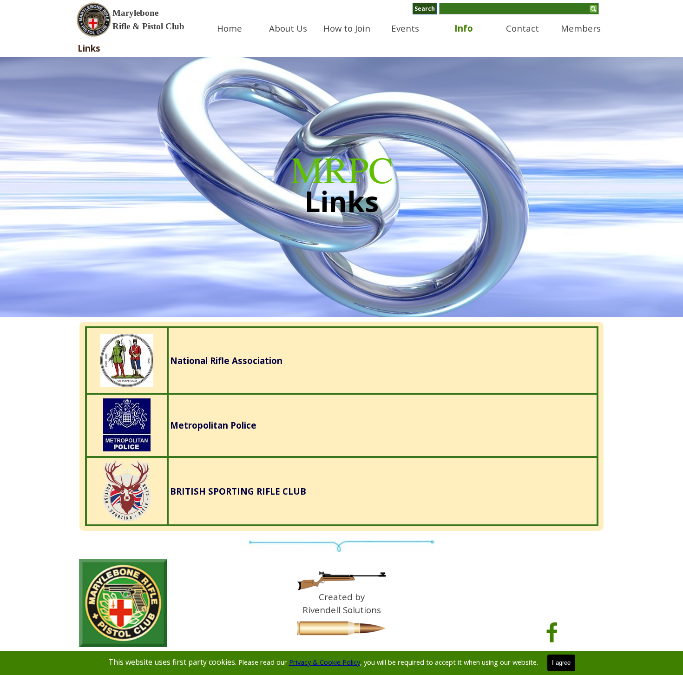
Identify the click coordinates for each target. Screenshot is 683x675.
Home (229, 28)
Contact (522, 28)
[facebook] (552, 632)
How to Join (346, 28)
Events (405, 28)
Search (424, 9)
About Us (288, 28)
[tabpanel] (153, 19)
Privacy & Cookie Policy (324, 662)
